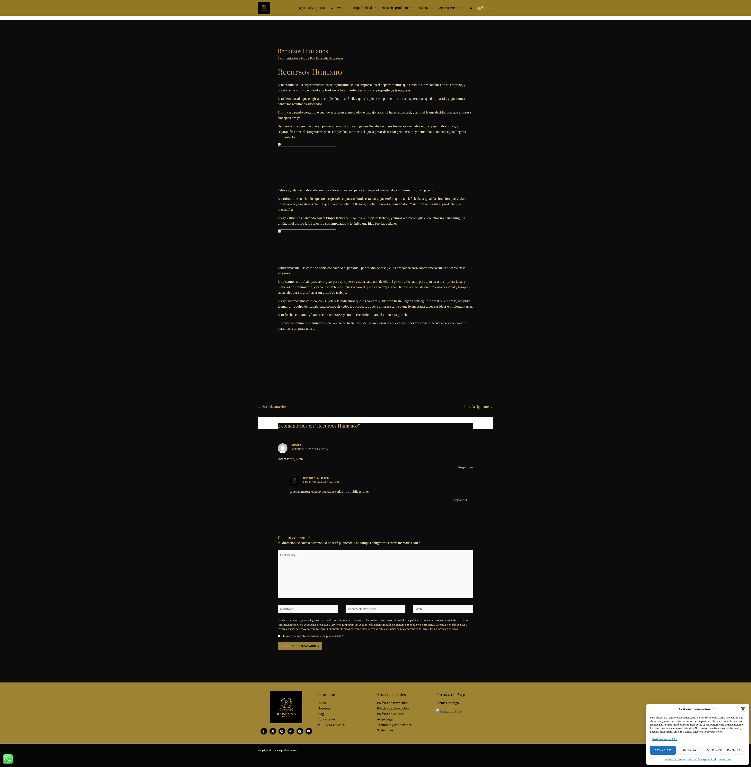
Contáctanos (326, 719)
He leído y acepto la (313, 636)
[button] (743, 709)
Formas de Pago (447, 703)
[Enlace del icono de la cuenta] (471, 8)
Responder (465, 467)
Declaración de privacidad (701, 759)
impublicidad (362, 8)
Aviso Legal (385, 719)
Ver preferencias (725, 750)
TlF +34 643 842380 (331, 725)
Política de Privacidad (392, 703)
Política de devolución (393, 708)
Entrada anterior (272, 407)
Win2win (337, 8)
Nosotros (324, 708)
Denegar (690, 750)
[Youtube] (308, 731)
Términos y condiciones (394, 725)
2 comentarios (288, 58)
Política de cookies (675, 759)
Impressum (724, 759)
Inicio (322, 703)
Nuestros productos (395, 8)
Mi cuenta (426, 8)
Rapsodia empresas (316, 477)
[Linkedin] (290, 731)
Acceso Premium (451, 8)
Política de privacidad (326, 636)
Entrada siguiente (478, 407)
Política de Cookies (390, 714)
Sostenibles (385, 730)
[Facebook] (264, 731)
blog (304, 58)
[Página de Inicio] (264, 7)
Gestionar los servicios (664, 739)
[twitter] (272, 731)
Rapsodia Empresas (311, 8)
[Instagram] (281, 731)
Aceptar (662, 750)
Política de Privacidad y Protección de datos (433, 628)
